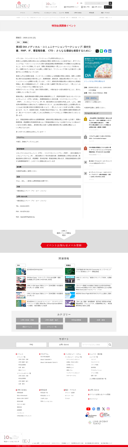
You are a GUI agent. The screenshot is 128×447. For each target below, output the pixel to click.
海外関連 (93, 367)
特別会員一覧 (44, 392)
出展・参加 (101, 320)
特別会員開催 (76, 320)
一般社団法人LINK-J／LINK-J (24, 5)
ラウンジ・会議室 (70, 392)
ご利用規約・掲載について (105, 17)
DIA (18, 42)
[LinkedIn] (98, 409)
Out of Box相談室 (45, 356)
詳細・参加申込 (91, 98)
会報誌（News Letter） (72, 362)
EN (81, 3)
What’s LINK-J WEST (22, 398)
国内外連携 (20, 401)
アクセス (67, 398)
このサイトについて (45, 443)
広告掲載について (66, 443)
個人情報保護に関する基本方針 (92, 443)
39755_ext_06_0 (89, 58)
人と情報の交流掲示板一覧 (98, 378)
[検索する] (110, 3)
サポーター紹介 (21, 404)
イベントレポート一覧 (24, 373)
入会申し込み (44, 398)
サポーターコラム (71, 375)
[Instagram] (108, 409)
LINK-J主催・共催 (27, 320)
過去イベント (27, 327)
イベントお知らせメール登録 (100, 394)
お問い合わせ (64, 344)
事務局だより (70, 367)
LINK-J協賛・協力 (51, 320)
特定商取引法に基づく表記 (77, 443)
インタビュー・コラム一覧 (73, 357)
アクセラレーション (96, 370)
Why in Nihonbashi (22, 395)
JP (77, 3)
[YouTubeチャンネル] (88, 409)
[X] (103, 409)
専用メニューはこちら (46, 401)
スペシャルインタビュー (73, 359)
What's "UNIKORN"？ (46, 359)
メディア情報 (94, 364)
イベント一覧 (25, 17)
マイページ (94, 399)
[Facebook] (93, 409)
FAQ (31, 344)
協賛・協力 (94, 375)
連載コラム (69, 370)
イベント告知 (94, 373)
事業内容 (19, 407)
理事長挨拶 (20, 392)
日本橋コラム (70, 364)
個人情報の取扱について (106, 443)
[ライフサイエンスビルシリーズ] (91, 415)
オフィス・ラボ (69, 395)
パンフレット (20, 413)
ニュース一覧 (94, 357)
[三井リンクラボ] (105, 414)
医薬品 (25, 42)
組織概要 (19, 410)
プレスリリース (95, 362)
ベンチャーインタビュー (73, 373)
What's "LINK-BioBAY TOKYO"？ (49, 362)
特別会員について (45, 395)
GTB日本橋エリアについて (24, 416)
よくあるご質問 (35, 443)
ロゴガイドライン (56, 443)
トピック (93, 359)
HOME (18, 17)
